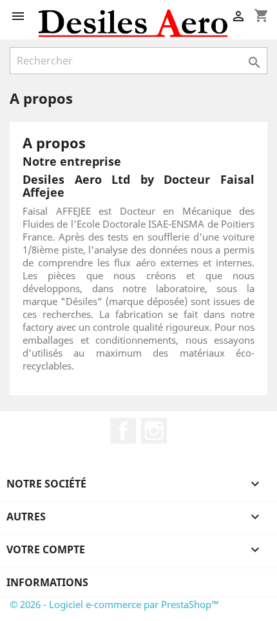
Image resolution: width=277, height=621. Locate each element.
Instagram (154, 431)
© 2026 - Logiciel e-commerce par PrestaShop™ (114, 604)
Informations (47, 582)
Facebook (123, 431)
